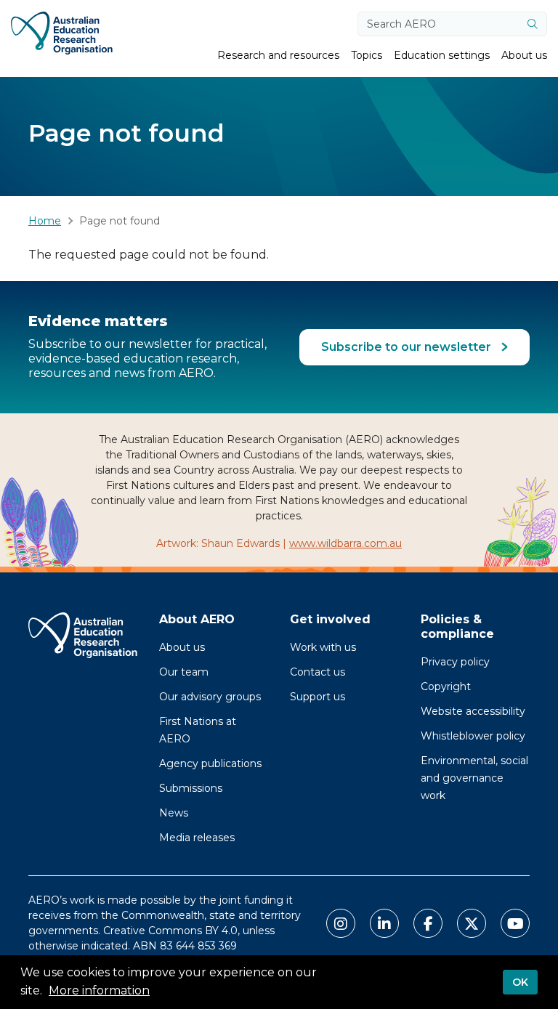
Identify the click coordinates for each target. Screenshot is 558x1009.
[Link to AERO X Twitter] (471, 923)
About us (182, 647)
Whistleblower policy (473, 735)
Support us (317, 696)
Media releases (197, 837)
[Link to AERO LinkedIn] (384, 923)
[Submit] (532, 24)
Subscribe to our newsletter (407, 347)
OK (520, 982)
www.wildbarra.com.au (345, 543)
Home (44, 220)
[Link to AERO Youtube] (515, 923)
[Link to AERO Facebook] (427, 923)
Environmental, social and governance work (474, 778)
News (173, 812)
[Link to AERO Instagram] (340, 923)
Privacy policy (455, 661)
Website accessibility (473, 711)
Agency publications (210, 763)
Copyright (446, 686)
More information (99, 990)
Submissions (190, 788)
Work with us (323, 647)
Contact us (317, 671)
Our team (184, 671)
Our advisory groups (210, 696)
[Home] (62, 33)
